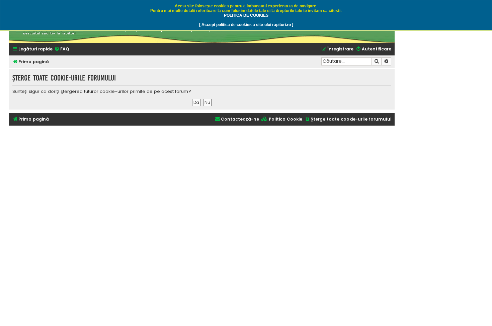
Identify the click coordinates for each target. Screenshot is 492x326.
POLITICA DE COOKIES (246, 15)
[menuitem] (61, 49)
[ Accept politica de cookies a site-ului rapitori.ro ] (246, 24)
